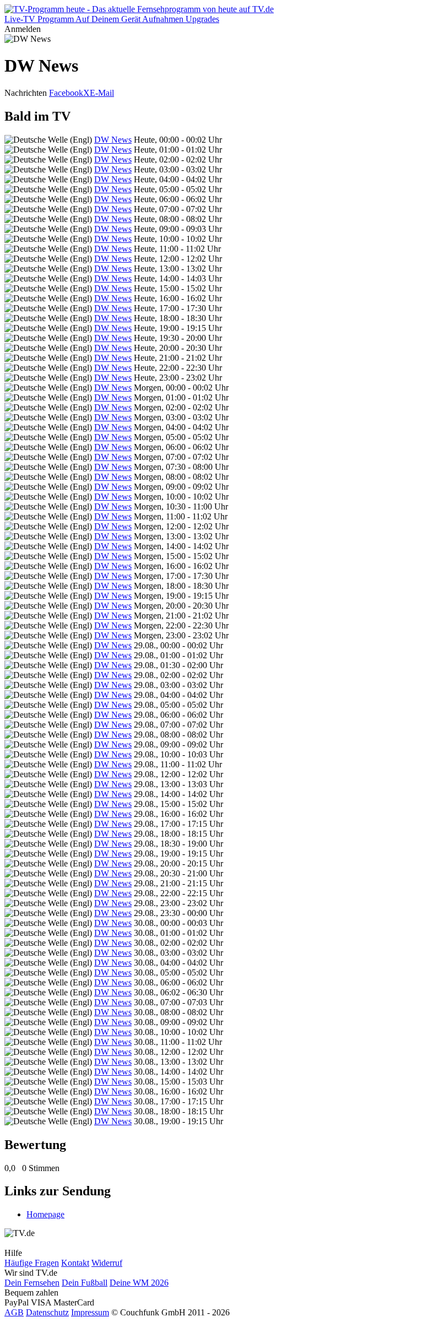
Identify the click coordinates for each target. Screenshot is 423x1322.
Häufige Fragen (31, 1262)
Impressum (90, 1312)
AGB (14, 1312)
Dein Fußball (84, 1282)
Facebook (66, 92)
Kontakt (75, 1262)
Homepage (45, 1214)
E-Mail (102, 92)
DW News (113, 139)
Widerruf (106, 1262)
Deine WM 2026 (139, 1282)
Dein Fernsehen (31, 1282)
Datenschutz (47, 1312)
